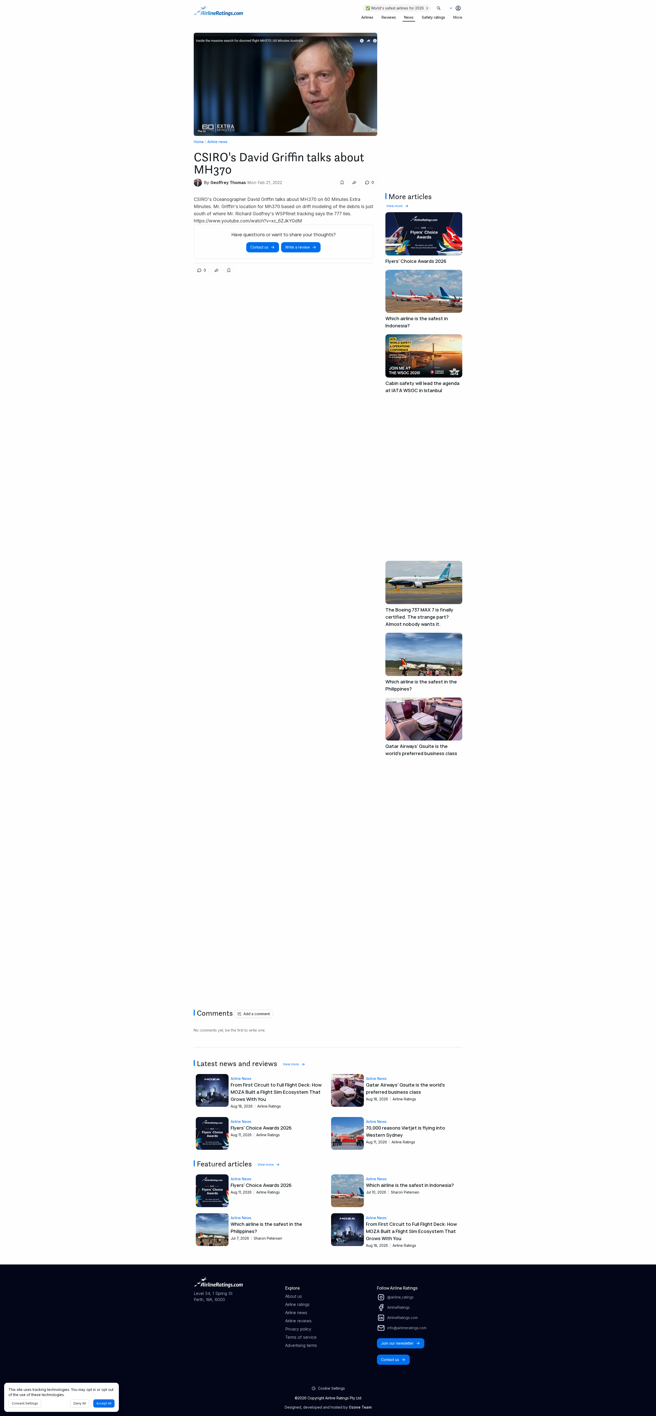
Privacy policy (298, 1329)
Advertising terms (301, 1345)
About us (293, 1296)
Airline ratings (297, 1304)
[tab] (367, 17)
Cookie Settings (331, 1388)
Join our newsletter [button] (397, 1343)
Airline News (241, 1078)
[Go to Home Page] (218, 13)
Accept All (103, 1403)
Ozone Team (360, 1407)
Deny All (80, 1403)
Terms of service (300, 1337)
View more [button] (394, 206)
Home (199, 142)
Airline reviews (298, 1320)
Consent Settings (25, 1403)
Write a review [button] (297, 247)
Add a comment (256, 1014)
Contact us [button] (259, 247)
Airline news (217, 142)
